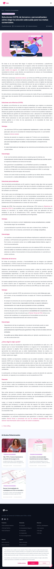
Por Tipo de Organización (25, 535)
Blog (3, 10)
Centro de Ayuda (23, 542)
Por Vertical (22, 525)
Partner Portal (11, 418)
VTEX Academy (40, 528)
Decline (44, 563)
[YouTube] (5, 519)
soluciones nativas (20, 78)
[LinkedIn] (2, 519)
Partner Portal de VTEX (36, 313)
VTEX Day (39, 533)
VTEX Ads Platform (6, 528)
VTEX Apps (39, 530)
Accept (33, 563)
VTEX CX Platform (6, 530)
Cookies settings (22, 563)
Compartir (50, 26)
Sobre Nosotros (5, 542)
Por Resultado (22, 530)
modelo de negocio (11, 70)
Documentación (23, 544)
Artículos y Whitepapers (42, 525)
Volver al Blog (6, 426)
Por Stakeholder (23, 533)
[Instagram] (7, 519)
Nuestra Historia (5, 544)
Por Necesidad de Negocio (25, 528)
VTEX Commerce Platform (8, 525)
